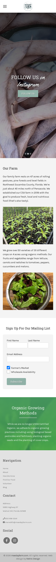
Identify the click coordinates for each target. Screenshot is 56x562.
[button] (4, 85)
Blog (5, 487)
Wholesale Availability (23, 372)
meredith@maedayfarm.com (18, 522)
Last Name (34, 340)
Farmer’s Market (20, 367)
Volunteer (7, 483)
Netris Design (33, 558)
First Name (13, 340)
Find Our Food (9, 480)
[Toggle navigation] (5, 6)
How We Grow (9, 476)
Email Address (14, 354)
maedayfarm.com (19, 555)
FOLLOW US (28, 93)
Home (5, 468)
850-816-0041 (11, 518)
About (5, 472)
